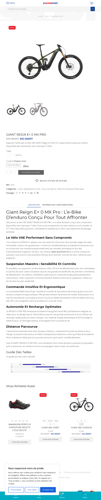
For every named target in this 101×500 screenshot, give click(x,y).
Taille (8, 151)
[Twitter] (16, 193)
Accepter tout (48, 490)
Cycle (47, 16)
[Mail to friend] (28, 193)
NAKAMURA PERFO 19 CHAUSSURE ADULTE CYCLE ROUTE (19, 427)
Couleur (9, 161)
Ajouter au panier (32, 172)
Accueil (40, 16)
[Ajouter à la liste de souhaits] (28, 412)
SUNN (50, 431)
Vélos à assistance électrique (70, 189)
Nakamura (19, 434)
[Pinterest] (25, 193)
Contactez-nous (62, 477)
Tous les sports (48, 189)
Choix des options (28, 407)
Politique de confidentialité (77, 472)
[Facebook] (19, 193)
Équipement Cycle (56, 16)
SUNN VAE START (50, 427)
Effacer (26, 166)
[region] (32, 479)
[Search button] (93, 9)
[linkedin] (31, 193)
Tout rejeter (32, 490)
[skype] (37, 193)
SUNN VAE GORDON (81, 427)
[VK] (22, 193)
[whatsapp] (34, 193)
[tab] (34, 204)
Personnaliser (16, 490)
